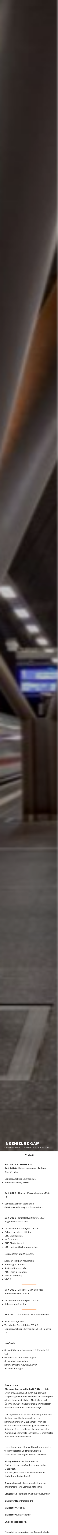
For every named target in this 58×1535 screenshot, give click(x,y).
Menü (31, 1155)
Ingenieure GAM (22, 1143)
